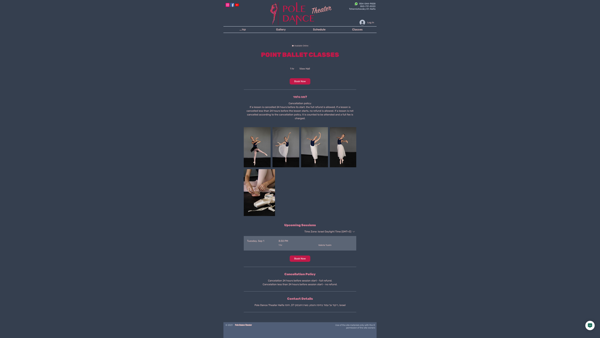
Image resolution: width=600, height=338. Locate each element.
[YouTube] (237, 5)
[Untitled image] (257, 147)
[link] (300, 81)
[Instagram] (228, 5)
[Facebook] (232, 5)
